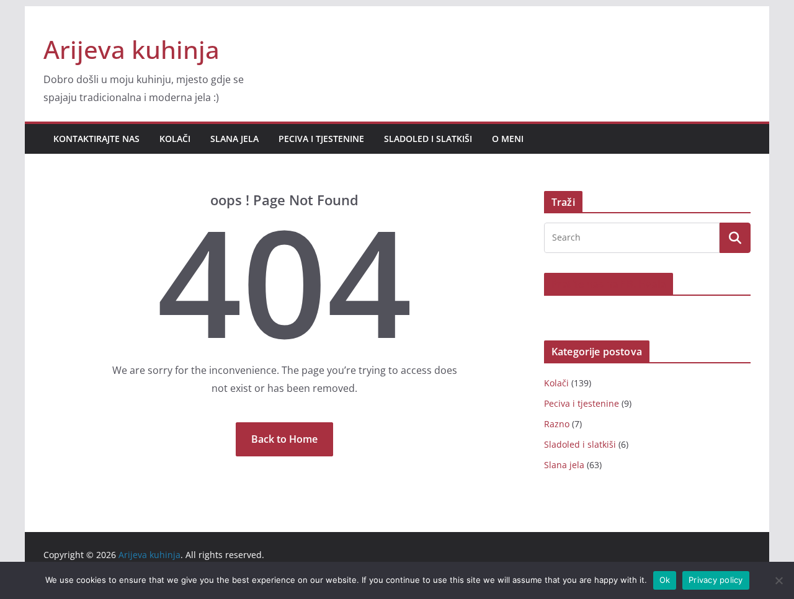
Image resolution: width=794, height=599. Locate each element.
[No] (778, 580)
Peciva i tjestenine (321, 138)
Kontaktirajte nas (96, 138)
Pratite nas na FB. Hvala (608, 284)
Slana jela (234, 138)
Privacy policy (716, 580)
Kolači (174, 138)
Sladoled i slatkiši (428, 138)
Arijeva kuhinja (131, 49)
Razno (556, 424)
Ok (665, 580)
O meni (508, 138)
